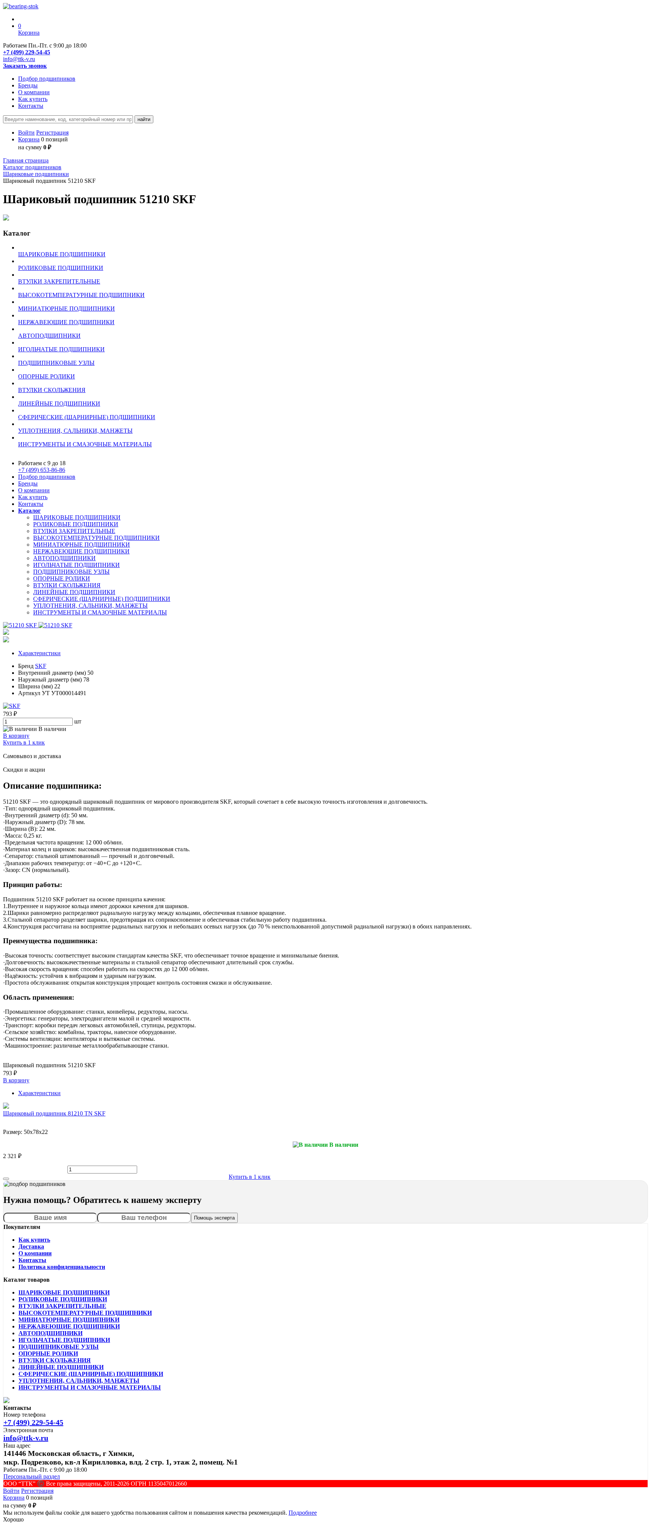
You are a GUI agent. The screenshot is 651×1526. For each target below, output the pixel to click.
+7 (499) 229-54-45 (26, 52)
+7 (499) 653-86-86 (41, 470)
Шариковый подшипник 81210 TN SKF (54, 1113)
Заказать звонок (25, 66)
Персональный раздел (31, 1476)
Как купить (32, 99)
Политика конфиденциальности (61, 1267)
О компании (34, 92)
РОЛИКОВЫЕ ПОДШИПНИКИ (75, 524)
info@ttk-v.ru (19, 59)
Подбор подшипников (46, 78)
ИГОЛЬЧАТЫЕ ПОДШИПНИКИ (76, 565)
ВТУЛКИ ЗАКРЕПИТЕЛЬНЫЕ (74, 531)
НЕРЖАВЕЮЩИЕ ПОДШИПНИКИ (81, 551)
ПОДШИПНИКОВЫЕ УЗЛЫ (71, 571)
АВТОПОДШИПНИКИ (64, 558)
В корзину (16, 735)
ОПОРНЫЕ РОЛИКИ (61, 578)
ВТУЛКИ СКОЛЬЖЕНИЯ (67, 585)
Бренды (28, 85)
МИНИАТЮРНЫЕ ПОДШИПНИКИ (81, 544)
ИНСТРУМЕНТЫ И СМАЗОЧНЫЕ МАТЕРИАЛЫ (100, 612)
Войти (26, 132)
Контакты (30, 106)
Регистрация (52, 132)
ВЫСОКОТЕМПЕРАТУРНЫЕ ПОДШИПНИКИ (96, 538)
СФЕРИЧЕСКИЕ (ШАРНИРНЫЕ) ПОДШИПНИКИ (101, 599)
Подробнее (303, 1512)
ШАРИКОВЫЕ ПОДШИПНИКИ (77, 517)
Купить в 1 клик (24, 742)
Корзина (29, 139)
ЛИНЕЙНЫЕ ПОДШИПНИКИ (74, 592)
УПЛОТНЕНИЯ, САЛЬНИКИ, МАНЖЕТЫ (90, 605)
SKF (40, 666)
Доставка (31, 1246)
